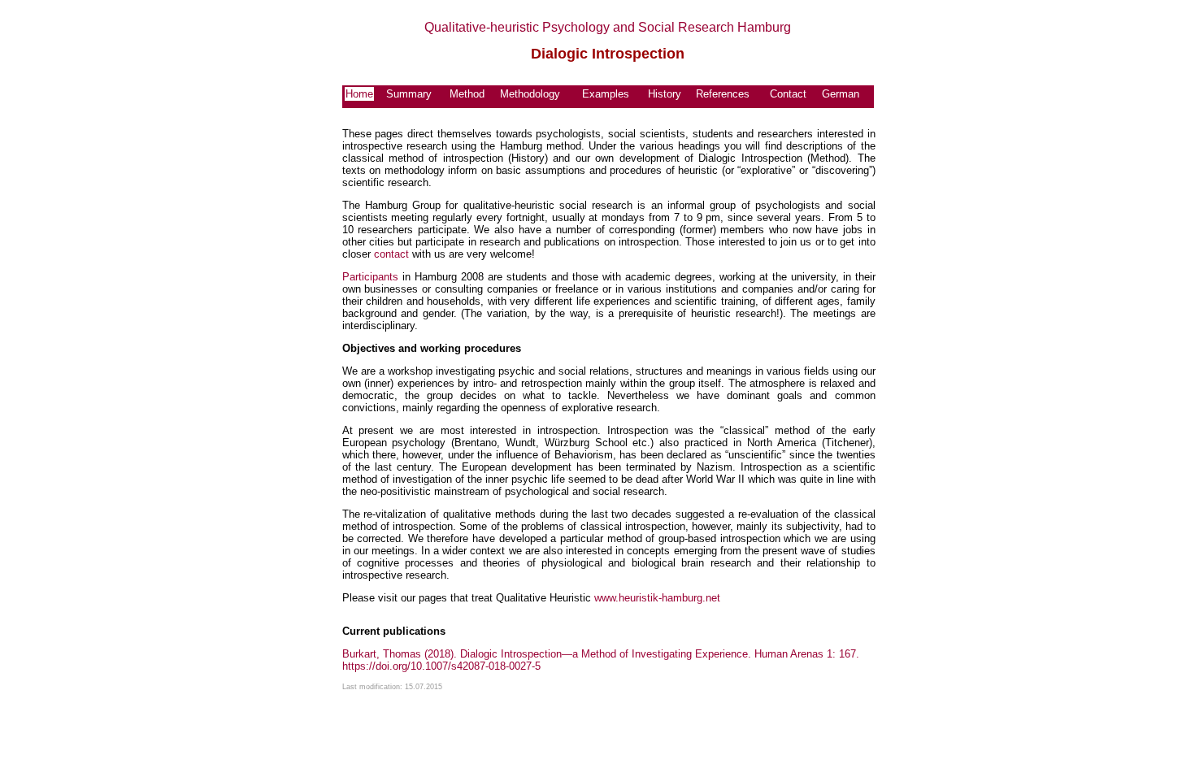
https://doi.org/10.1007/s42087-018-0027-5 (441, 666)
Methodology (530, 94)
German (840, 94)
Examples (605, 94)
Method (467, 94)
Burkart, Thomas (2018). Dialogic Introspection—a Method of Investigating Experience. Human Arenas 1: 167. (600, 654)
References (723, 94)
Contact (788, 94)
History (664, 94)
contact (391, 254)
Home (359, 94)
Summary (409, 94)
